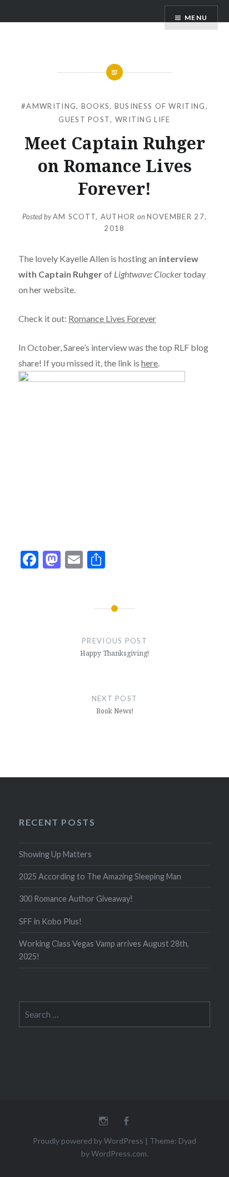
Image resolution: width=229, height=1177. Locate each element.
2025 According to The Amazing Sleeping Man (100, 876)
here (149, 363)
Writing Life (143, 119)
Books (95, 106)
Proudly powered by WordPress (88, 1140)
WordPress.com (119, 1153)
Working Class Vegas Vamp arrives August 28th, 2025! (104, 950)
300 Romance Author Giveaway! (76, 898)
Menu (196, 17)
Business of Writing (160, 106)
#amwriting (48, 106)
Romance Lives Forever (112, 318)
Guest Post (84, 119)
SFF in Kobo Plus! (50, 921)
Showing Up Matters (55, 854)
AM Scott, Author (94, 216)
